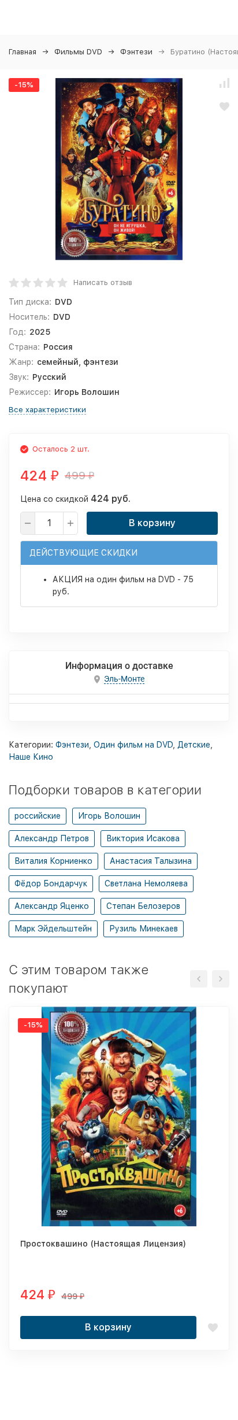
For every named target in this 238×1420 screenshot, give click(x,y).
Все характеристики (47, 409)
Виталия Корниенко (53, 861)
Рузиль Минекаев (143, 928)
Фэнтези (136, 51)
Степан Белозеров (143, 906)
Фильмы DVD (78, 51)
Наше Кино (31, 756)
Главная (22, 51)
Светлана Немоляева (146, 883)
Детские (193, 744)
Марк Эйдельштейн (53, 928)
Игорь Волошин (109, 815)
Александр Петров (51, 838)
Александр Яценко (51, 906)
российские (37, 815)
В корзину (152, 522)
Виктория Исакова (143, 838)
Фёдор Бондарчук (50, 883)
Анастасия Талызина (151, 861)
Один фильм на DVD (133, 744)
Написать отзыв (102, 282)
